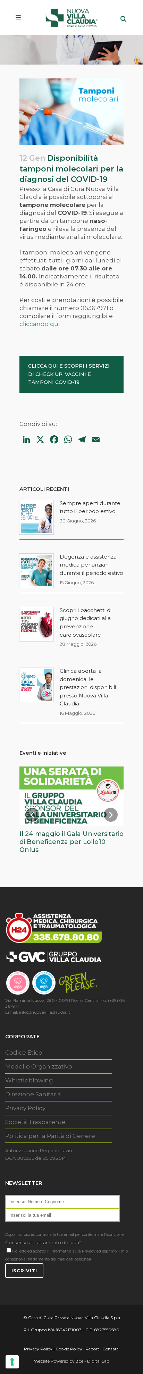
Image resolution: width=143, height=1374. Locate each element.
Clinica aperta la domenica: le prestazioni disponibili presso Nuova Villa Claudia (88, 687)
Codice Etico (23, 1052)
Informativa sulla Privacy (72, 1251)
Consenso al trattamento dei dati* (43, 1242)
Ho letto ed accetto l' (30, 1251)
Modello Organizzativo (38, 1066)
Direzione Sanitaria (33, 1094)
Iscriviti (24, 1270)
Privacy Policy (25, 1108)
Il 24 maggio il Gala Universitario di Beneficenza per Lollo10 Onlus (71, 842)
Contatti (110, 1348)
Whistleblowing (29, 1080)
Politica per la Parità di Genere (50, 1135)
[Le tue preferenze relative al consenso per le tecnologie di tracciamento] (12, 1361)
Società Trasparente (35, 1122)
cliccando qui (39, 323)
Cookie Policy (69, 1348)
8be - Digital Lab (92, 1361)
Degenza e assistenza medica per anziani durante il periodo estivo (91, 564)
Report (92, 1348)
